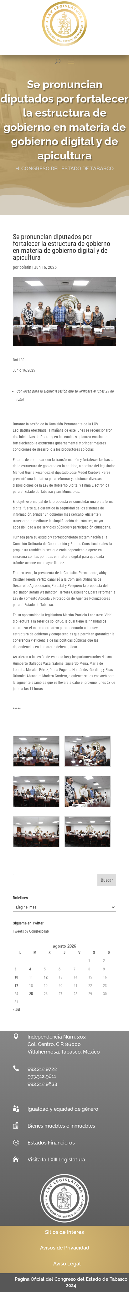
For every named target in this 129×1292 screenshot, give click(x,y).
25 (31, 994)
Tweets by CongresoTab (31, 931)
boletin (25, 267)
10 (16, 977)
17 (16, 986)
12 (46, 977)
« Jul (16, 1009)
